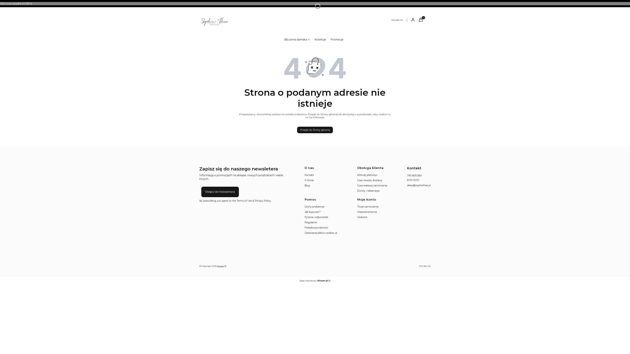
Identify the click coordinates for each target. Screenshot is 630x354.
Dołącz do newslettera (220, 191)
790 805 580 (414, 175)
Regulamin (310, 222)
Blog (307, 185)
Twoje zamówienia (367, 206)
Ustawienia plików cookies (319, 232)
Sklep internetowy (314, 280)
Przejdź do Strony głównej (315, 129)
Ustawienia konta (367, 211)
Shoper (220, 266)
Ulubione (362, 217)
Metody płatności (367, 175)
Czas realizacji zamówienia (372, 185)
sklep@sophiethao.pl (419, 185)
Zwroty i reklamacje (368, 190)
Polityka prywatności (316, 227)
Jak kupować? (312, 211)
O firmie (309, 180)
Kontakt (309, 175)
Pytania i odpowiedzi (316, 217)
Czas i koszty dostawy (369, 180)
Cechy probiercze (314, 206)
